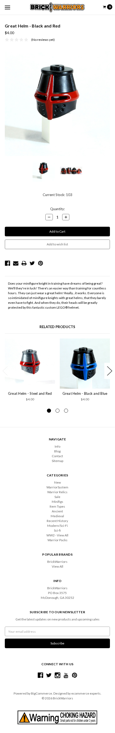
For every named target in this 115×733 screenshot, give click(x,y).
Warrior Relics (57, 492)
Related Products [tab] (57, 327)
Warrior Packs (57, 540)
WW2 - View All (57, 535)
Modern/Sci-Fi (57, 526)
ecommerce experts (86, 693)
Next (109, 371)
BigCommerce (41, 693)
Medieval (57, 516)
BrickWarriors (57, 562)
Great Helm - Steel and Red (30, 393)
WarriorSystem (57, 487)
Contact (57, 456)
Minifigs (57, 502)
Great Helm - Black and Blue (85, 393)
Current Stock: (57, 195)
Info (57, 446)
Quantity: (57, 209)
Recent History (57, 521)
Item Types (57, 506)
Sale (57, 497)
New (57, 482)
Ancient (57, 511)
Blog (57, 451)
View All (57, 566)
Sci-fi (57, 530)
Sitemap (57, 461)
